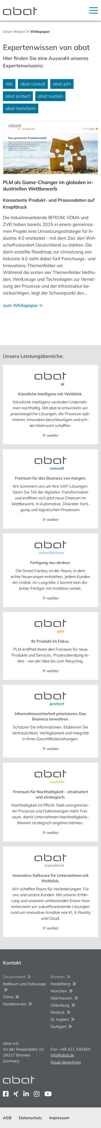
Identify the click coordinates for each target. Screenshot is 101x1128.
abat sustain (50, 96)
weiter (52, 435)
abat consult (32, 84)
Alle (9, 84)
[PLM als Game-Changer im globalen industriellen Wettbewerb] (50, 147)
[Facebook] (6, 1094)
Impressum (59, 1117)
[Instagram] (36, 1094)
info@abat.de (62, 1055)
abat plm (62, 84)
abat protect (17, 96)
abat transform (20, 108)
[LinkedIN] (26, 1094)
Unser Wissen (14, 31)
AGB (7, 1117)
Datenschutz (30, 1117)
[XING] (15, 1094)
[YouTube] (47, 1094)
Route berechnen (65, 1062)
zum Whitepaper (21, 305)
